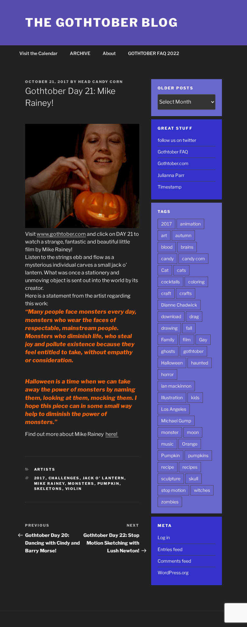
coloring (196, 281)
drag (194, 316)
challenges (64, 478)
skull (193, 478)
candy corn (193, 258)
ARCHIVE (80, 53)
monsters (81, 483)
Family (167, 339)
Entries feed (170, 549)
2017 (40, 478)
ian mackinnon (176, 386)
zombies (169, 501)
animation (190, 223)
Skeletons (48, 488)
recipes (189, 467)
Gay (203, 339)
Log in (164, 537)
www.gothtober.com (61, 234)
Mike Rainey (49, 483)
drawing (169, 328)
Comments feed (174, 561)
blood (166, 247)
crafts (185, 293)
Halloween (172, 362)
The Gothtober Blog (101, 22)
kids (195, 397)
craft (166, 293)
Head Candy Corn (100, 81)
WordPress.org (173, 572)
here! (111, 434)
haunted (199, 362)
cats (181, 270)
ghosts (168, 351)
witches (202, 490)
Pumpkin (108, 483)
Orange (189, 444)
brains (187, 247)
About (109, 53)
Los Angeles (173, 409)
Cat (165, 270)
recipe (167, 467)
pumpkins (198, 455)
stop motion (173, 490)
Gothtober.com (173, 163)
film (187, 339)
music (167, 444)
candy (167, 258)
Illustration (172, 397)
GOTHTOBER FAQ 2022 (153, 53)
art (164, 235)
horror (167, 374)
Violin (73, 488)
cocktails (170, 281)
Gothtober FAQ (173, 151)
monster (169, 432)
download (171, 316)
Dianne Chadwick (179, 305)
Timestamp (169, 186)
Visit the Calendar (38, 53)
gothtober (193, 351)
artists (45, 469)
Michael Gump (176, 420)
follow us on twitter (177, 140)
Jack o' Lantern (103, 478)
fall (189, 328)
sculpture (170, 478)
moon (193, 432)
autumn (183, 235)
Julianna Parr (171, 175)
